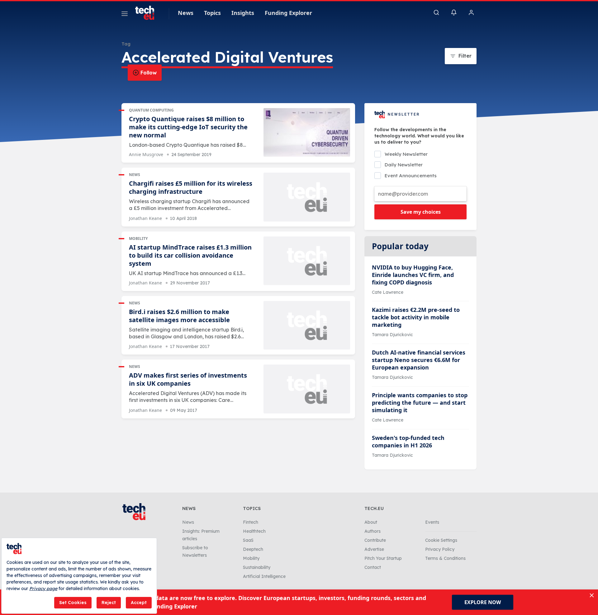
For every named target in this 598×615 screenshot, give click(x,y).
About (370, 522)
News (185, 13)
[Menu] (124, 15)
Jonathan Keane (145, 218)
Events (432, 522)
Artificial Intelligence (264, 576)
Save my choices (421, 211)
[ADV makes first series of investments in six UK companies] (306, 389)
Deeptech (253, 549)
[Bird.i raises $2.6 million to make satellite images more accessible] (306, 325)
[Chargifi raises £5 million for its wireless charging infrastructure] (306, 197)
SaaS (248, 540)
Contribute (375, 540)
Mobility (138, 238)
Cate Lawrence (387, 292)
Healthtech (254, 531)
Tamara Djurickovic (392, 334)
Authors (372, 531)
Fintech (250, 522)
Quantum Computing (151, 110)
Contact (372, 567)
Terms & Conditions (445, 558)
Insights (242, 13)
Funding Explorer (288, 13)
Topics (212, 13)
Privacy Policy (439, 549)
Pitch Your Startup (383, 558)
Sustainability (256, 567)
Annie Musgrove (146, 154)
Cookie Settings (441, 540)
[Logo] (147, 13)
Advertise (374, 549)
